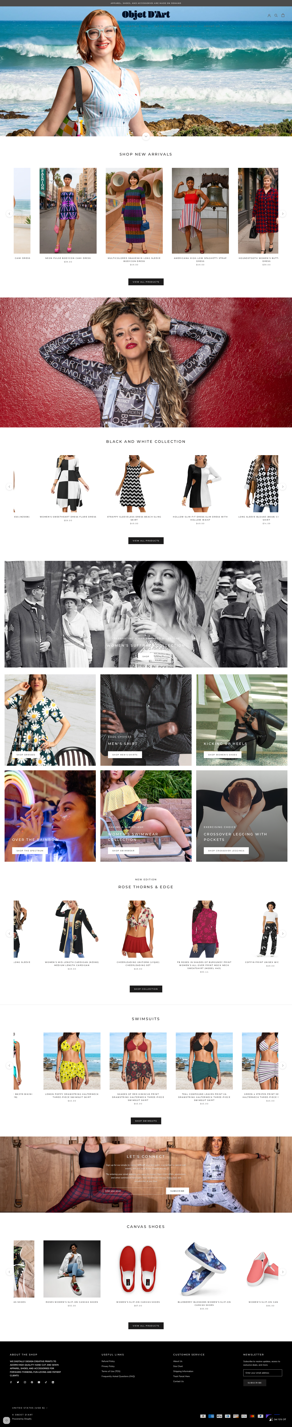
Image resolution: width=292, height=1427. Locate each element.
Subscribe (169, 729)
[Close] (188, 693)
